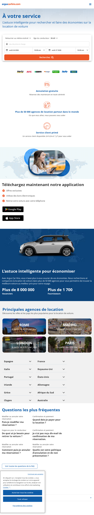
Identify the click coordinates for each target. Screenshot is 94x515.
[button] (90, 4)
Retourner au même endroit (16, 38)
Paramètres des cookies (22, 506)
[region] (22, 492)
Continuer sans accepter (35, 474)
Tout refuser (22, 499)
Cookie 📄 (6, 487)
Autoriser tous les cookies (22, 493)
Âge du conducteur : (44, 38)
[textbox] (46, 44)
